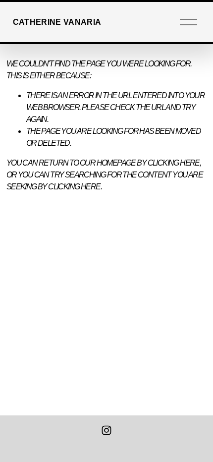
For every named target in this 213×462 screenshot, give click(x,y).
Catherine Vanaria (57, 22)
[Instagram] (106, 430)
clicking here (174, 163)
